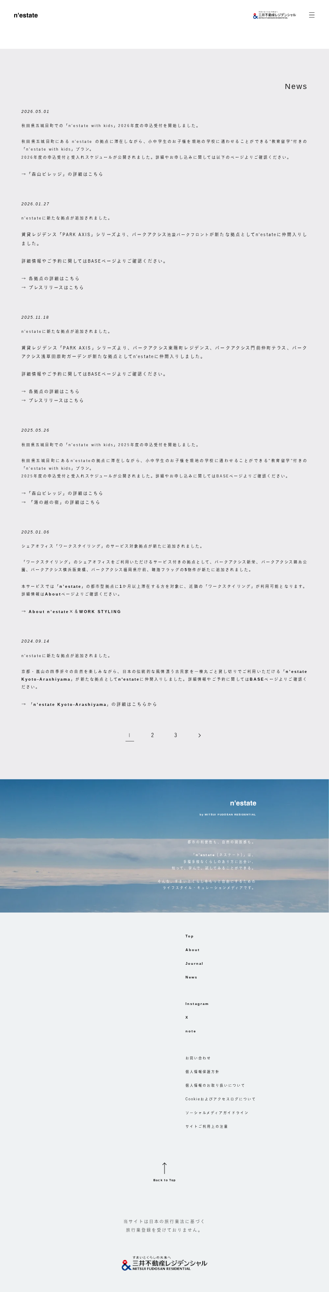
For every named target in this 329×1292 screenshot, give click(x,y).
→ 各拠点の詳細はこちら (50, 278)
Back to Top (164, 1180)
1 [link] (130, 735)
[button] (305, 15)
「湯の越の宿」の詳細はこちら (65, 502)
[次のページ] (199, 735)
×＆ (75, 611)
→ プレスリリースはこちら (52, 287)
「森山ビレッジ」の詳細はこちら (65, 174)
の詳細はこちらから (93, 704)
